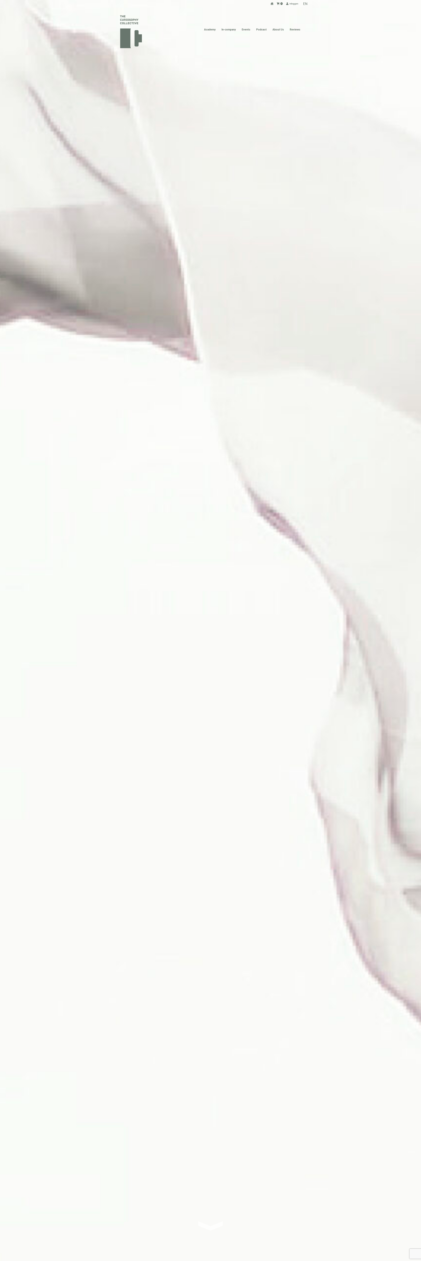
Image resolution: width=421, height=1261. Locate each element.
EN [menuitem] (305, 4)
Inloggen (293, 3)
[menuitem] (305, 4)
